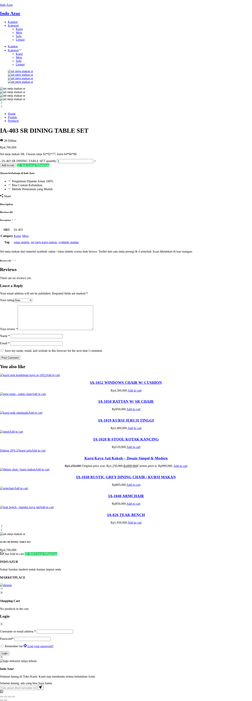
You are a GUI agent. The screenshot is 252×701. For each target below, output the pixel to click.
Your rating (7, 300)
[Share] (9, 696)
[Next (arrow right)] (5, 700)
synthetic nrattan (68, 242)
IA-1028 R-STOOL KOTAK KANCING (126, 439)
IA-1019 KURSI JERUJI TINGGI (126, 420)
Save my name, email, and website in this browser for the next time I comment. (54, 350)
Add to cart (8, 165)
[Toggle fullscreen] (5, 696)
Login (5, 653)
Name (5, 336)
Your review (9, 329)
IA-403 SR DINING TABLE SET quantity (29, 161)
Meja (19, 32)
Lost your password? (41, 646)
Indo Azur (6, 4)
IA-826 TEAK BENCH (126, 515)
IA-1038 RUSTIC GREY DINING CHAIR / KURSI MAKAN (126, 477)
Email (5, 343)
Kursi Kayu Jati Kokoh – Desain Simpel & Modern (126, 458)
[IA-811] (20, 71)
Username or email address (18, 631)
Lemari (20, 39)
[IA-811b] (20, 78)
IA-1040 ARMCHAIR (126, 496)
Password (7, 638)
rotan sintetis (21, 242)
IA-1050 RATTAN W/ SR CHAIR (126, 401)
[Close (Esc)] (13, 696)
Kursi (19, 29)
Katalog (13, 22)
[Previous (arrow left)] (1, 700)
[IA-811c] (20, 74)
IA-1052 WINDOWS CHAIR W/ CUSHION (126, 383)
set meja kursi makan (44, 242)
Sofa (18, 36)
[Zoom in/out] (1, 696)
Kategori (13, 25)
